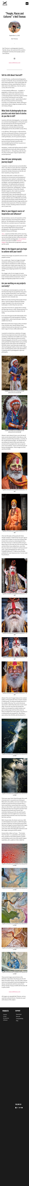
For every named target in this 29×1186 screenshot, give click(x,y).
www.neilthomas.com (14, 62)
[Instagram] (14, 58)
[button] (27, 3)
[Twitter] (20, 1107)
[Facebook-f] (18, 1107)
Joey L (3, 234)
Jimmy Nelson (22, 239)
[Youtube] (22, 1107)
